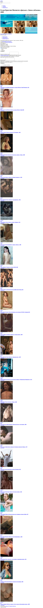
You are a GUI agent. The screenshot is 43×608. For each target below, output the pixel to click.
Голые (10, 41)
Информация (5, 36)
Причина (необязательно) (5, 54)
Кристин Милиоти (9, 42)
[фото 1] (6, 20)
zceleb (1, 0)
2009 (5, 41)
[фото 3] (31, 20)
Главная (4, 5)
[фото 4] (6, 26)
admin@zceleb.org (13, 606)
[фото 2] (19, 20)
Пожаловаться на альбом (4, 47)
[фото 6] (31, 26)
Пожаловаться (5, 37)
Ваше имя (2, 57)
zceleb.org (6, 606)
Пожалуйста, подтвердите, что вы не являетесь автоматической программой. (14, 61)
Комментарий (2, 60)
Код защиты (10, 62)
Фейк (2, 49)
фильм (3, 41)
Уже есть (3, 50)
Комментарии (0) (6, 38)
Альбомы (4, 6)
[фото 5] (19, 26)
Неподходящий (4, 48)
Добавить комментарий (4, 55)
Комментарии (11, 55)
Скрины (7, 41)
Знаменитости (5, 7)
